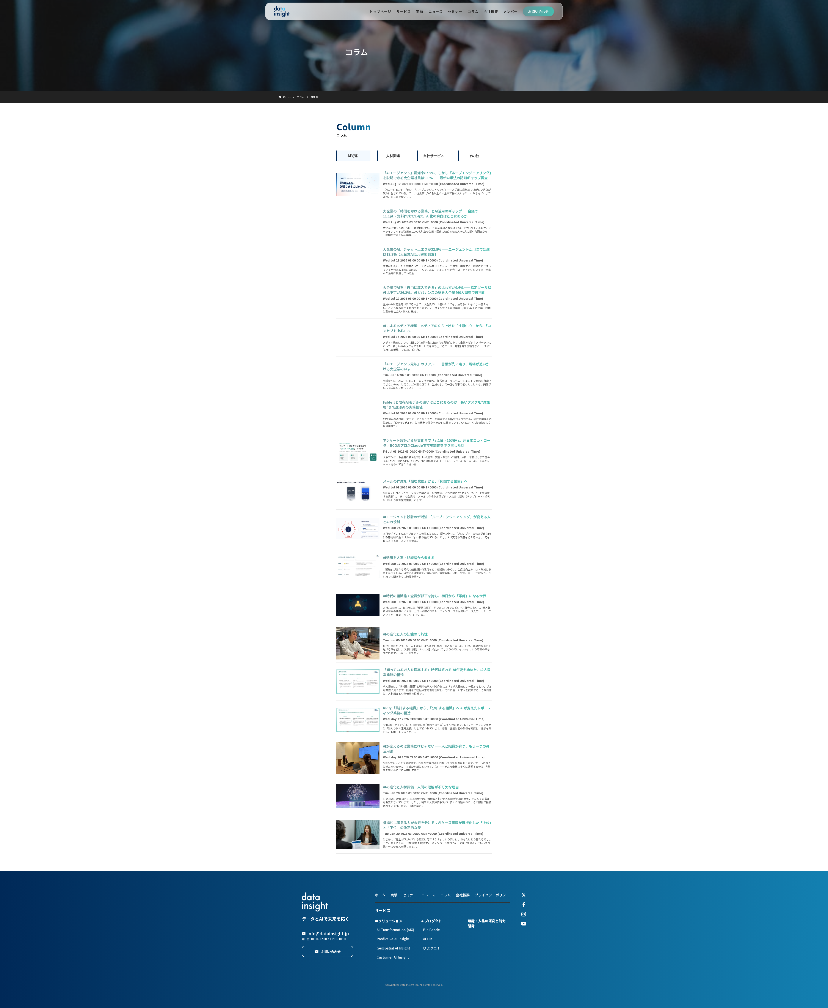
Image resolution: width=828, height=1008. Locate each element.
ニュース (428, 894)
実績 (393, 894)
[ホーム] (282, 11)
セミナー (409, 894)
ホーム (380, 894)
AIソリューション (388, 920)
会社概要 (463, 894)
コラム (300, 96)
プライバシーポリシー (492, 894)
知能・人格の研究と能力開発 (487, 923)
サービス (382, 910)
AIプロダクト (431, 920)
